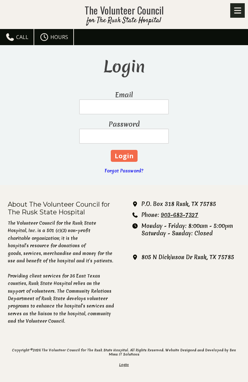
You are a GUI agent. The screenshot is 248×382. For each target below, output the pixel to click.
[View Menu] (237, 10)
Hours (58, 37)
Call (21, 37)
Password (124, 124)
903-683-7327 (179, 215)
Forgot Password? (124, 171)
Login (124, 364)
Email (124, 95)
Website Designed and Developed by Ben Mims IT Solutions (172, 352)
